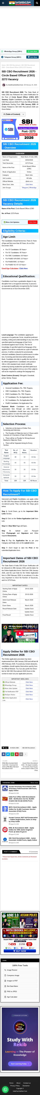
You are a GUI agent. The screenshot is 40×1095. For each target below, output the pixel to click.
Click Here (32, 222)
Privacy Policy (15, 1086)
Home (3, 65)
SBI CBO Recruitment (13, 65)
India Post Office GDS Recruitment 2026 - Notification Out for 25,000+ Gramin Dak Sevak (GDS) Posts (22, 799)
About (18, 1083)
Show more (34, 783)
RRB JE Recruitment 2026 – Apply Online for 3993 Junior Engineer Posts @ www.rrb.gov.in (21, 830)
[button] (13, 114)
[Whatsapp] (12, 754)
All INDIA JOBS (14, 748)
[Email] (21, 754)
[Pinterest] (17, 754)
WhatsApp (32, 187)
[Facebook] (4, 754)
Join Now (33, 51)
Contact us (27, 1083)
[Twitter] (8, 754)
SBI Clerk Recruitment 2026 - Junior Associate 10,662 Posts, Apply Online (23, 839)
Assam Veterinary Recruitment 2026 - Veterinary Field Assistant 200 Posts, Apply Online (23, 788)
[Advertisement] (20, 28)
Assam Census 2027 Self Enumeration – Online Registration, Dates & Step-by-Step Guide (23, 819)
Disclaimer (26, 1086)
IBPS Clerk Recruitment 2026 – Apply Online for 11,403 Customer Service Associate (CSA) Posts (23, 809)
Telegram (25, 187)
